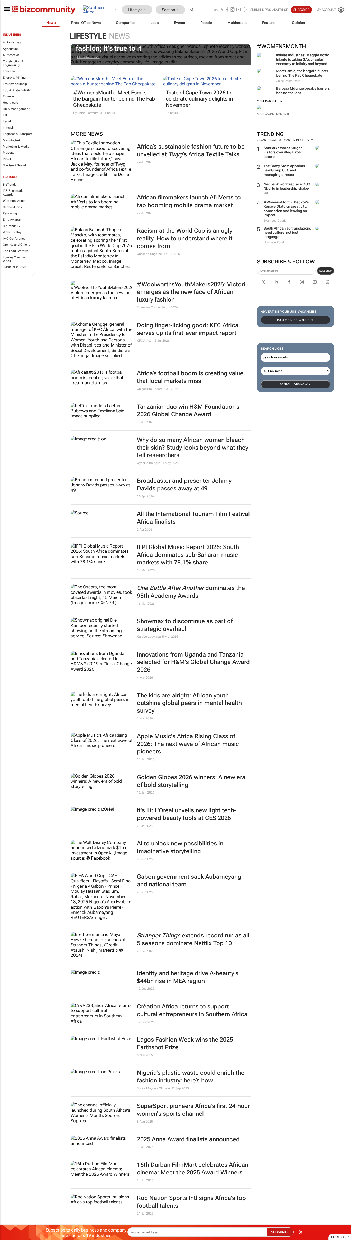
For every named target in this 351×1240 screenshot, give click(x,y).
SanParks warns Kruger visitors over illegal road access (283, 152)
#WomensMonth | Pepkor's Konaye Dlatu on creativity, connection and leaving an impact (286, 208)
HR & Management (16, 109)
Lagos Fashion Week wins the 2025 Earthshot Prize (185, 1043)
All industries (12, 42)
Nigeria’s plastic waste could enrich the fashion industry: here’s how (190, 1076)
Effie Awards (12, 219)
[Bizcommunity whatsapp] (245, 9)
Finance (8, 96)
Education (10, 71)
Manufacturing (13, 140)
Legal (7, 121)
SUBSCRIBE (280, 1232)
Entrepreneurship (15, 84)
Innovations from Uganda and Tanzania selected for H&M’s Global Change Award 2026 (193, 662)
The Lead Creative (15, 251)
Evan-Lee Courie (148, 307)
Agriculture (10, 49)
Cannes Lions (12, 207)
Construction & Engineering (13, 63)
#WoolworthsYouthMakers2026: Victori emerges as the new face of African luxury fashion (191, 292)
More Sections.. (16, 267)
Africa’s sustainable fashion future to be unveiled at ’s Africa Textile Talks (191, 150)
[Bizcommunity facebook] (227, 9)
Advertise (280, 9)
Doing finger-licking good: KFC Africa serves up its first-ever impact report (187, 329)
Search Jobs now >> (295, 384)
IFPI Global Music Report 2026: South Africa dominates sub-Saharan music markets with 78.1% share (188, 555)
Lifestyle (9, 128)
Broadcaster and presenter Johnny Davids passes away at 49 (184, 484)
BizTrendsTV (11, 226)
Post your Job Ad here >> (295, 320)
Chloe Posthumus (90, 113)
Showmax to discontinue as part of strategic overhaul (185, 625)
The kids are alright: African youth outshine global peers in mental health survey (189, 703)
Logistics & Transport (17, 134)
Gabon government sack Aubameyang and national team (189, 880)
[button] (193, 10)
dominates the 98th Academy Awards (191, 592)
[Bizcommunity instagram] (232, 9)
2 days (261, 140)
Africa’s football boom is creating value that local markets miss (190, 377)
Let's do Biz (340, 1237)
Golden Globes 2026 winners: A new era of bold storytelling (191, 781)
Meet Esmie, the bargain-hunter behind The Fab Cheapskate (302, 73)
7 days (272, 140)
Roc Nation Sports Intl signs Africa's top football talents (191, 1202)
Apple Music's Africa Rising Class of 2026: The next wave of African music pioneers (188, 744)
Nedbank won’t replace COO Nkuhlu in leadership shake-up (287, 188)
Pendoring (10, 213)
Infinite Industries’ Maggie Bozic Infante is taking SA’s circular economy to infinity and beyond (302, 59)
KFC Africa (144, 340)
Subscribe (325, 270)
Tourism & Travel (14, 165)
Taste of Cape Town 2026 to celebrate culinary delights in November (199, 98)
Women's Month (14, 201)
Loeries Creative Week (14, 259)
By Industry (301, 140)
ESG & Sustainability (17, 90)
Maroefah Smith (88, 57)
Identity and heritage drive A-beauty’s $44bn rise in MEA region (187, 977)
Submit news (260, 9)
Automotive (11, 55)
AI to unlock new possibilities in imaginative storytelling (180, 847)
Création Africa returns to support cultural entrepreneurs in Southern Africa (192, 1010)
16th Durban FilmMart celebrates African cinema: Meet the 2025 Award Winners (192, 1168)
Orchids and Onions (16, 245)
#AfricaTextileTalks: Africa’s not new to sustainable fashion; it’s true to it (158, 44)
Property (8, 152)
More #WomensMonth (273, 114)
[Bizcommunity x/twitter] (222, 9)
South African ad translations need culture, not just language (287, 232)
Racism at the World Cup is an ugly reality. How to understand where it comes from (185, 238)
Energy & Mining (14, 77)
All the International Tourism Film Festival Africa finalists (193, 517)
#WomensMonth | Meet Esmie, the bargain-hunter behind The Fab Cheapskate (114, 98)
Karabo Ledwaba (149, 637)
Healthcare (10, 102)
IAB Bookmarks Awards (13, 192)
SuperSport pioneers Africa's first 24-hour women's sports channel (193, 1109)
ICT (5, 115)
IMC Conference (14, 238)
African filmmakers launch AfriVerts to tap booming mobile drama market (189, 201)
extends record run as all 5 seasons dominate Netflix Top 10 (193, 939)
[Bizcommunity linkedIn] (216, 9)
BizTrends (9, 184)
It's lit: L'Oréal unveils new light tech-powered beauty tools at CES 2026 (186, 814)
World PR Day (12, 232)
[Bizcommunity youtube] (238, 9)
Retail (7, 159)
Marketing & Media (16, 146)
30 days (284, 140)
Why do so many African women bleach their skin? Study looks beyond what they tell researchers (192, 447)
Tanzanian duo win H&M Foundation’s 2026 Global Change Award (188, 410)
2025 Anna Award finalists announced (188, 1139)
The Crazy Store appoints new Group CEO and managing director (284, 170)
